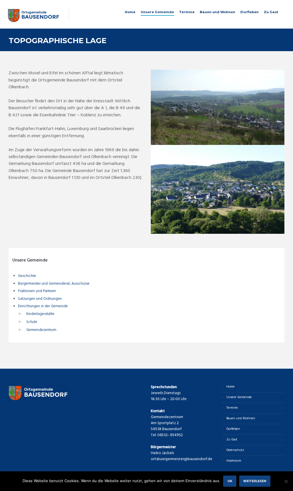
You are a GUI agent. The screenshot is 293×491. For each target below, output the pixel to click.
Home (130, 12)
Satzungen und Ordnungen (40, 299)
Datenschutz (235, 450)
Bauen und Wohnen (217, 12)
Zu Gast (271, 12)
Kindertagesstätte (40, 314)
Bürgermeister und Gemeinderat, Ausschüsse (54, 284)
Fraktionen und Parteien (37, 291)
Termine (187, 12)
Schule (31, 322)
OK (229, 481)
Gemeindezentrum (41, 330)
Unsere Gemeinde (157, 12)
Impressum (233, 460)
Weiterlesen (254, 481)
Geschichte (27, 276)
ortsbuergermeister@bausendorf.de (181, 459)
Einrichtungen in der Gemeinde (43, 306)
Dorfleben (249, 12)
